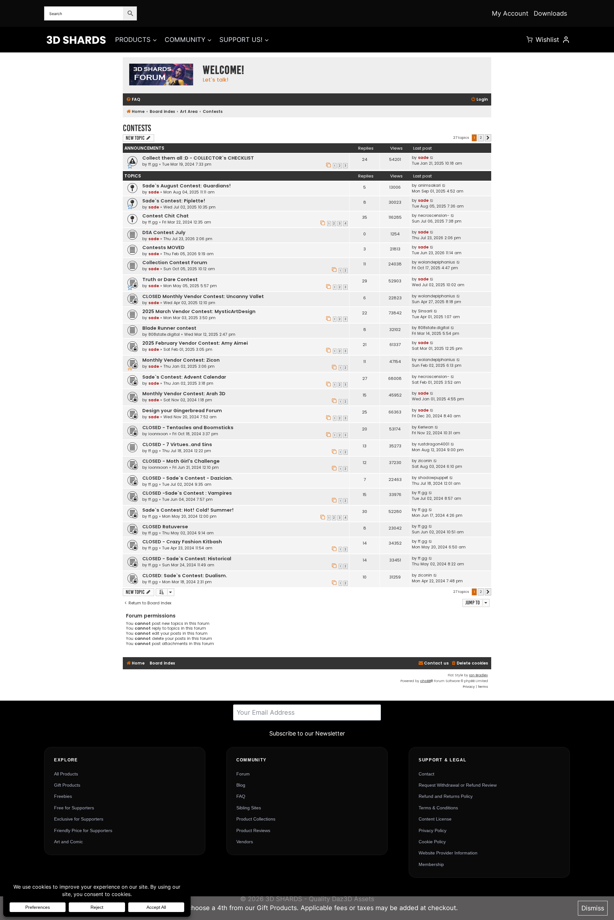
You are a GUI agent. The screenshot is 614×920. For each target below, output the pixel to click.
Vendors (244, 841)
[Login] (566, 39)
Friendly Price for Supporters (83, 830)
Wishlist (547, 39)
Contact (426, 773)
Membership (431, 864)
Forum (243, 773)
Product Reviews (253, 830)
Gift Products (67, 785)
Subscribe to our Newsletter (307, 733)
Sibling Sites (248, 807)
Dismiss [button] (592, 908)
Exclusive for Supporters (78, 819)
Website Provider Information (448, 852)
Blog (240, 785)
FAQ (240, 796)
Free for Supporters (74, 807)
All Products (66, 773)
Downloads (550, 13)
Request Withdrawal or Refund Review (458, 785)
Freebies (63, 796)
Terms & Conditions (438, 807)
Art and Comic (68, 841)
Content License (435, 819)
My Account (510, 13)
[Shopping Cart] (529, 39)
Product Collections (255, 819)
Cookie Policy (432, 841)
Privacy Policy (432, 830)
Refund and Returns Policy (446, 796)
